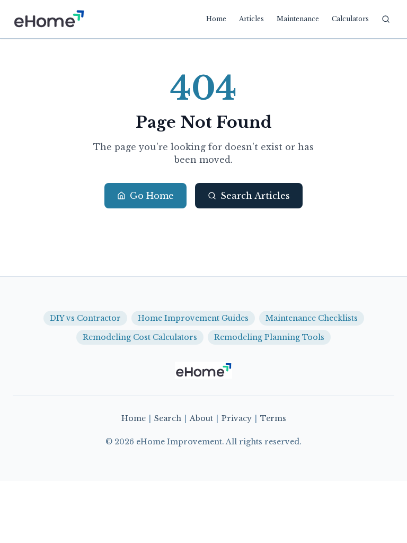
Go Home (152, 195)
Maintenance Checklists (312, 318)
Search (167, 418)
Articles (251, 19)
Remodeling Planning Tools (269, 337)
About (201, 418)
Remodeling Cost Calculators (140, 337)
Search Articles (255, 195)
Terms (273, 418)
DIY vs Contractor (85, 318)
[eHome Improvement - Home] (49, 19)
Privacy (237, 418)
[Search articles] (385, 19)
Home (216, 19)
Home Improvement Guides (193, 318)
